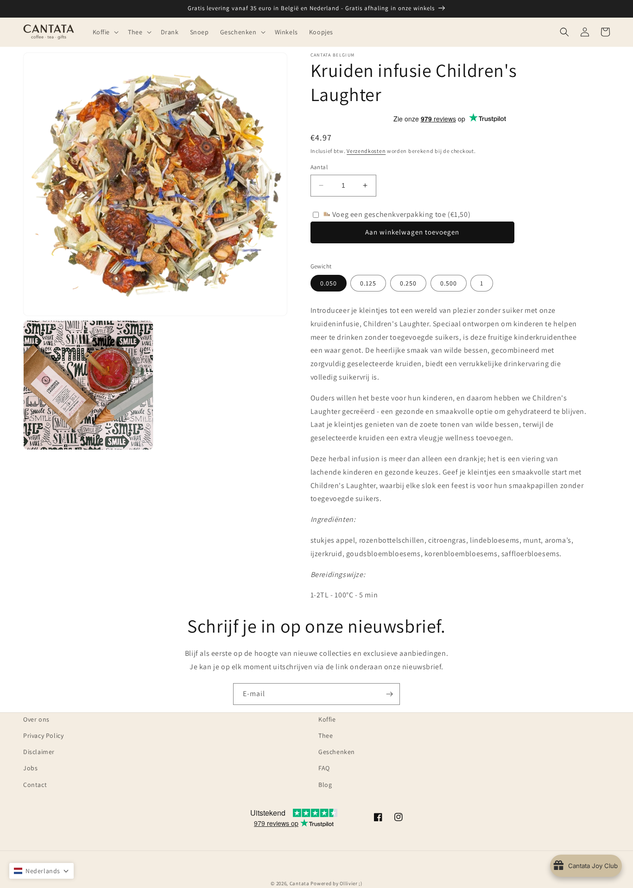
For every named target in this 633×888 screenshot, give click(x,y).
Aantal (319, 167)
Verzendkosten (366, 150)
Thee (325, 735)
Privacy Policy (43, 735)
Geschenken (336, 752)
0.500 (448, 283)
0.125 (368, 283)
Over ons (36, 719)
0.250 (408, 283)
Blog (325, 784)
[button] (105, 32)
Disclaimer (39, 752)
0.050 (328, 283)
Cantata (300, 883)
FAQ (324, 768)
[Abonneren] (389, 694)
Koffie (327, 719)
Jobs (30, 768)
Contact (35, 784)
